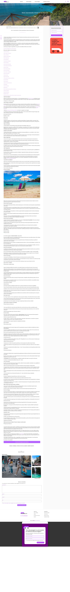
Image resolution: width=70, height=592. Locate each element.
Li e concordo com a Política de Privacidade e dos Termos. (34, 301)
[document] (35, 296)
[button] (44, 289)
